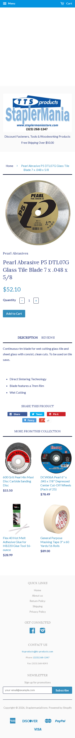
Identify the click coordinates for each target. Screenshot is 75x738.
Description (28, 337)
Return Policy (37, 601)
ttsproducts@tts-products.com (37, 651)
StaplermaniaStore (37, 707)
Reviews (48, 337)
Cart (69, 3)
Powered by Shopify (60, 707)
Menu (11, 3)
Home (9, 165)
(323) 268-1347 (41, 657)
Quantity (9, 300)
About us (37, 595)
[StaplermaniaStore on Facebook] (32, 631)
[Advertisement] (37, 46)
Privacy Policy (37, 611)
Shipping (37, 606)
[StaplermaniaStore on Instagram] (43, 631)
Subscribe (62, 690)
